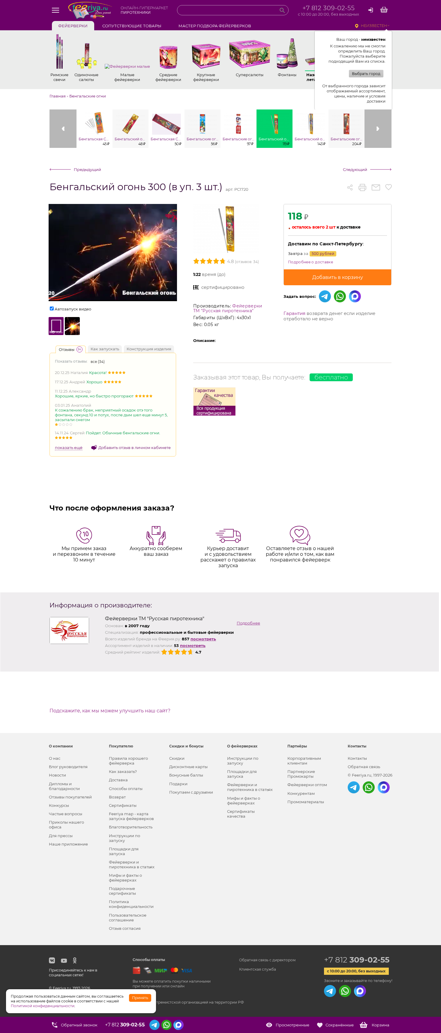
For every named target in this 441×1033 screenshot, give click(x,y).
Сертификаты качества (241, 814)
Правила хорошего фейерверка (128, 760)
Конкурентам (301, 793)
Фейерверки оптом (307, 784)
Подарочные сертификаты (122, 891)
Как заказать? (123, 771)
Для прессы (61, 835)
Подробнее (248, 623)
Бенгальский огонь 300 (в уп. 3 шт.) (136, 187)
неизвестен (374, 25)
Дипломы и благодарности (64, 786)
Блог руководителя (68, 766)
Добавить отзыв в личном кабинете (134, 447)
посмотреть (203, 638)
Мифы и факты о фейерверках (125, 877)
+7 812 (356, 960)
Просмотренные (292, 1025)
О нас (54, 758)
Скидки (176, 758)
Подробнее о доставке (310, 262)
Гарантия (294, 313)
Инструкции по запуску (124, 838)
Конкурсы (59, 805)
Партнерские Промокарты (301, 774)
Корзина (380, 1025)
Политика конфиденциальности (131, 904)
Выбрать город (366, 73)
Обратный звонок (79, 1025)
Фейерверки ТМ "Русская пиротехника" (227, 308)
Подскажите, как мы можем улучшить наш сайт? (110, 710)
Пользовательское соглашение (127, 917)
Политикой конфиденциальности (42, 1006)
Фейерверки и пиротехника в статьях (131, 864)
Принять (140, 998)
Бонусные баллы (186, 775)
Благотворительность (130, 827)
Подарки (178, 783)
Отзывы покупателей (70, 797)
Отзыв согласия (125, 928)
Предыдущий (87, 169)
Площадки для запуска (124, 851)
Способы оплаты (125, 788)
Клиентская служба (257, 969)
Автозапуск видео (73, 309)
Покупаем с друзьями (191, 792)
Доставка (118, 779)
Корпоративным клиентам (304, 760)
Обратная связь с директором (267, 960)
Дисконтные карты (188, 766)
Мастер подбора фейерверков (214, 25)
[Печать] (362, 187)
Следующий (355, 169)
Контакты (357, 758)
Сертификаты (122, 805)
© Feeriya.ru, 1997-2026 (370, 775)
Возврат (117, 797)
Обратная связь (364, 766)
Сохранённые (340, 1025)
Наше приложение (68, 844)
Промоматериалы (305, 801)
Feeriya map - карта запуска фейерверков (131, 816)
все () (98, 361)
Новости (57, 775)
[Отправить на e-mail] (375, 187)
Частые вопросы (65, 813)
